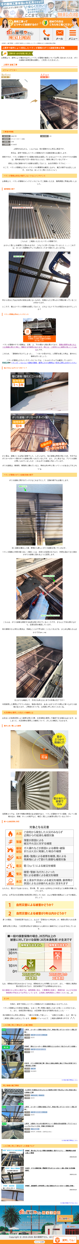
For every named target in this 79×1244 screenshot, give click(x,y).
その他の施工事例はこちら (69, 1080)
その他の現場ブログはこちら (69, 1203)
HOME (4, 43)
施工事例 (10, 43)
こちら (33, 1018)
